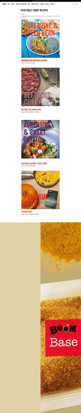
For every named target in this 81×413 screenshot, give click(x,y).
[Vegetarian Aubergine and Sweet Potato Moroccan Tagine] (40, 139)
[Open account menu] (74, 4)
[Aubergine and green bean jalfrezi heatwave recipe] (40, 38)
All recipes (23, 14)
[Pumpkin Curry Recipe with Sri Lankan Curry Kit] (40, 190)
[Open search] (72, 4)
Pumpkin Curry (26, 211)
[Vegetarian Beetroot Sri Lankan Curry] (40, 87)
